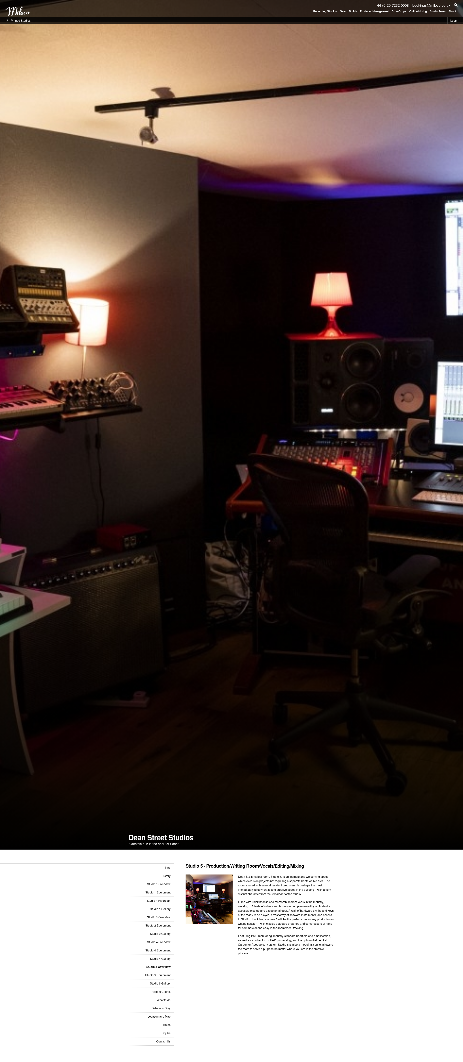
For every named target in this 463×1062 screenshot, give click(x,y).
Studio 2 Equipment (158, 925)
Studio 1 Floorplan (159, 901)
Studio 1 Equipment (158, 892)
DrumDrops (399, 11)
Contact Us (163, 1041)
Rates (167, 1025)
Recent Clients (161, 992)
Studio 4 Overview (159, 942)
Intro (168, 867)
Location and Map (159, 1016)
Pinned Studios (20, 20)
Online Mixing (418, 11)
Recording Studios (325, 11)
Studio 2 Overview (159, 917)
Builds (353, 11)
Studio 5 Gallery (160, 983)
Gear (343, 11)
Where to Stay (161, 1008)
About (452, 11)
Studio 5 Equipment (158, 975)
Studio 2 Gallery (160, 934)
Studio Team (437, 11)
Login (454, 20)
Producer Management (374, 11)
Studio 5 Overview (158, 967)
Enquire (165, 1033)
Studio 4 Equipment (158, 950)
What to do (164, 1000)
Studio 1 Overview (159, 884)
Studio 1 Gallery (160, 909)
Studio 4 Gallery (160, 959)
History (166, 876)
